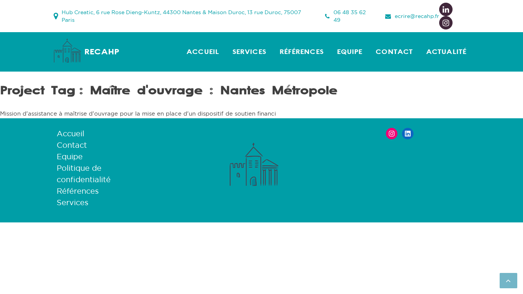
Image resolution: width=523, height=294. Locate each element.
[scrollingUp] (508, 280)
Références (301, 52)
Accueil (202, 52)
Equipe (350, 52)
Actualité (446, 52)
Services (249, 52)
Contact (394, 52)
